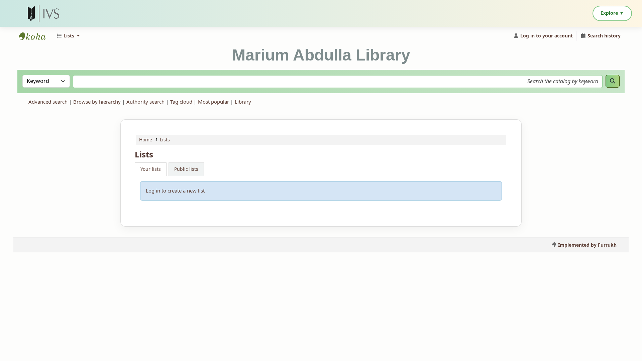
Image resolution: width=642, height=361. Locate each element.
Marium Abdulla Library (35, 36)
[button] (68, 35)
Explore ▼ (612, 13)
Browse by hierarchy (97, 102)
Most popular (213, 102)
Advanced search (48, 102)
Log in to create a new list (175, 191)
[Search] (613, 81)
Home (145, 139)
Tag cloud (181, 102)
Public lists (186, 169)
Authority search (145, 102)
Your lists (150, 169)
